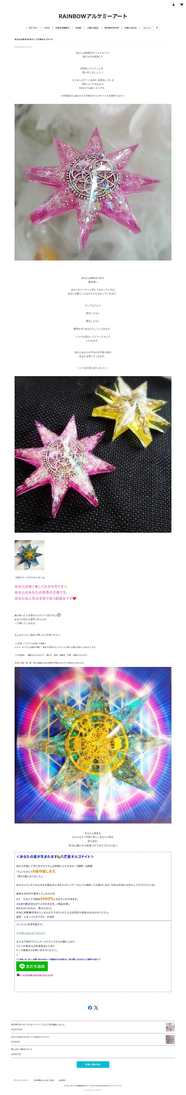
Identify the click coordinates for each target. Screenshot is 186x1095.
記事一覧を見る (93, 1064)
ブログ (47, 28)
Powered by (90, 1090)
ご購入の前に (93, 28)
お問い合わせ (131, 28)
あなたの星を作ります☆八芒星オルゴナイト (34, 39)
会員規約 (62, 1080)
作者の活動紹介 (62, 28)
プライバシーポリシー (21, 1080)
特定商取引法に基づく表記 (44, 1080)
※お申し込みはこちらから (30, 933)
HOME (78, 28)
